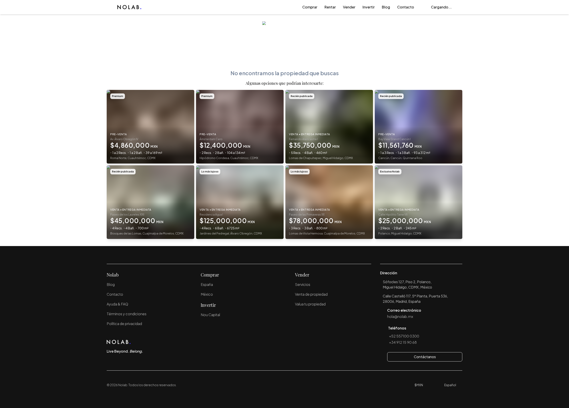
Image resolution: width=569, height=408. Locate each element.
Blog (386, 7)
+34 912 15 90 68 (403, 342)
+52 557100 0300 (404, 336)
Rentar (330, 7)
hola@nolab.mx (400, 316)
